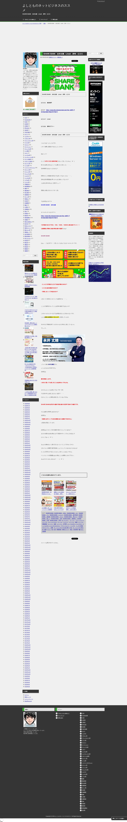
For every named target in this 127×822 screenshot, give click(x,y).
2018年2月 (27, 615)
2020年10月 (27, 549)
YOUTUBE (27, 132)
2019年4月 (27, 586)
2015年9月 (27, 676)
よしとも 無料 (52, 524)
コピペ (26, 153)
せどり (26, 134)
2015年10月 (27, 674)
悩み (26, 211)
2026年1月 (27, 418)
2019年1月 (27, 593)
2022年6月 (27, 507)
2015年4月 (27, 686)
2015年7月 (27, 680)
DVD (26, 117)
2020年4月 (27, 561)
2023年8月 (27, 478)
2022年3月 (27, 513)
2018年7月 (27, 605)
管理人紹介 (55, 19)
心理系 (26, 207)
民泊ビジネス (28, 226)
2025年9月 (27, 426)
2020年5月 (27, 559)
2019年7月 (27, 580)
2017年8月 (27, 628)
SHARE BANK (49, 513)
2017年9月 (27, 626)
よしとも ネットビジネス (49, 522)
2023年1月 (27, 493)
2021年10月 (27, 524)
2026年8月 (27, 403)
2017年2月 (27, 640)
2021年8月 (27, 528)
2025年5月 (27, 434)
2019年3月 (27, 588)
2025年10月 (27, 424)
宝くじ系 (27, 196)
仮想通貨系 (27, 186)
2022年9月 (27, 501)
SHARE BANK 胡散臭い (70, 518)
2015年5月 (27, 684)
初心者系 (27, 192)
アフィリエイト (65, 526)
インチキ (72, 526)
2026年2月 (27, 416)
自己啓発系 (27, 234)
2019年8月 (27, 578)
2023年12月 (27, 470)
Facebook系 (27, 119)
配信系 (26, 246)
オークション (28, 146)
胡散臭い (59, 57)
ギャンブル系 (28, 149)
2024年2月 (27, 466)
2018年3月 (27, 613)
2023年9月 (27, 476)
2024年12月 (27, 445)
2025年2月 (27, 441)
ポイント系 (27, 169)
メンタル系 (27, 178)
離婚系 (26, 248)
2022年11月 (27, 497)
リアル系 (27, 180)
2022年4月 (27, 511)
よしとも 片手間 (62, 524)
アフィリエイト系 (29, 140)
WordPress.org (28, 701)
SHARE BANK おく (72, 513)
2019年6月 (27, 582)
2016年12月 (27, 645)
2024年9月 (27, 451)
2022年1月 (27, 518)
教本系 (26, 215)
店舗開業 (27, 203)
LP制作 (26, 126)
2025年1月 (27, 443)
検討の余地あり (28, 221)
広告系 (26, 201)
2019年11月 (27, 572)
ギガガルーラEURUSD (96, 215)
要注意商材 (27, 236)
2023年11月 (27, 472)
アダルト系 (27, 138)
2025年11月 (27, 422)
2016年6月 (27, 657)
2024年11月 (27, 447)
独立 (71, 529)
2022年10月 (27, 499)
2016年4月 (27, 661)
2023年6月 (27, 482)
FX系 (26, 122)
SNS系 (26, 130)
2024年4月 (27, 461)
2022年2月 (27, 516)
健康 (26, 188)
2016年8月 (27, 653)
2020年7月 (27, 555)
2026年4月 (27, 412)
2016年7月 (27, 655)
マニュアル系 (28, 174)
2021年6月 (27, 532)
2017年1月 (27, 642)
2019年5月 (27, 584)
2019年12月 (27, 570)
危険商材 (27, 194)
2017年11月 (27, 622)
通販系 (26, 244)
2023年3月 (27, 489)
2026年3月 (27, 414)
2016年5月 (27, 659)
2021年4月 (27, 536)
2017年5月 (27, 634)
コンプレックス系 (29, 157)
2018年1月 (27, 618)
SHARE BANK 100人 (60, 513)
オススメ (27, 144)
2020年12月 (27, 545)
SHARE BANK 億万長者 (71, 515)
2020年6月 (27, 557)
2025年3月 (27, 439)
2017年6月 (27, 632)
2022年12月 (27, 495)
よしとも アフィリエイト (77, 520)
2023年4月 (27, 486)
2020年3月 (27, 563)
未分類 (83, 810)
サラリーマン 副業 (47, 527)
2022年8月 (27, 503)
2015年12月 (27, 670)
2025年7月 (27, 430)
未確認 (26, 219)
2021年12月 (27, 520)
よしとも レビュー (62, 522)
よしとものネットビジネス (74, 524)
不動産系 (27, 184)
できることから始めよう (30, 19)
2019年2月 (27, 590)
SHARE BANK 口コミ (57, 517)
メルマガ (27, 176)
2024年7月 (27, 455)
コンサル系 (27, 155)
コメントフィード (29, 699)
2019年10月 (27, 574)
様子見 (26, 223)
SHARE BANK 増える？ (71, 517)
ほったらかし (65, 520)
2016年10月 (27, 649)
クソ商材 (27, 151)
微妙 (26, 205)
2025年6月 (27, 432)
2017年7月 (27, 630)
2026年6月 (27, 407)
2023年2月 (27, 491)
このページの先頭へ (119, 818)
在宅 (54, 529)
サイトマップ (44, 19)
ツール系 (27, 165)
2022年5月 (27, 509)
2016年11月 (27, 647)
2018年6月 (27, 607)
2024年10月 (27, 449)
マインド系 (27, 171)
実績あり (27, 198)
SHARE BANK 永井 (56, 518)
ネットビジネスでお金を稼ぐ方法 (63, 527)
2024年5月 (27, 459)
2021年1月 (27, 543)
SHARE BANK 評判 (55, 520)
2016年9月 (27, 651)
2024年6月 (27, 457)
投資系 (26, 213)
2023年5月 (27, 484)
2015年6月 (27, 682)
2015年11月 (27, 672)
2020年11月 (27, 547)
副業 (45, 529)
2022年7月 (27, 505)
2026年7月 (27, 405)
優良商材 (27, 190)
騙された (81, 529)
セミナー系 (27, 163)
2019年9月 (27, 576)
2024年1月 (27, 468)
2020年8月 (27, 553)
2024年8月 (27, 453)
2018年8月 (27, 603)
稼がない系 (27, 230)
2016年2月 (27, 665)
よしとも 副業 (73, 522)
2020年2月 (27, 565)
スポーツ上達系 (28, 161)
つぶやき (27, 136)
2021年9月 (27, 526)
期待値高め (27, 217)
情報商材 (59, 529)
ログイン (27, 695)
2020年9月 (27, 551)
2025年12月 (27, 420)
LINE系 (26, 124)
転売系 (26, 240)
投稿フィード (28, 697)
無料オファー (53, 57)
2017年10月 (27, 624)
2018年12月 (27, 595)
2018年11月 (27, 597)
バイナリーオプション (30, 167)
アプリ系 (27, 142)
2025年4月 (27, 436)
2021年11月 (27, 522)
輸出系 (26, 242)
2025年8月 (27, 428)
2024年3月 (27, 464)
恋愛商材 (27, 209)
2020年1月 (27, 568)
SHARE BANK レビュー (56, 515)
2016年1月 (27, 667)
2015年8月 (27, 678)
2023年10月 (27, 474)
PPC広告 (27, 128)
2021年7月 (27, 530)
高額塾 (44, 531)
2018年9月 (27, 601)
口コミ (49, 529)
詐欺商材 (75, 529)
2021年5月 (27, 534)
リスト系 (27, 182)
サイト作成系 (28, 159)
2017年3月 (27, 638)
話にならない (28, 238)
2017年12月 (27, 620)
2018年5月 (27, 609)
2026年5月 (27, 409)
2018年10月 (27, 599)
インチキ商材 (79, 526)
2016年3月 (27, 663)
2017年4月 (27, 636)
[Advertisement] (63, 38)
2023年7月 (27, 480)
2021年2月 (27, 541)
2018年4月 (27, 611)
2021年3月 (27, 538)
